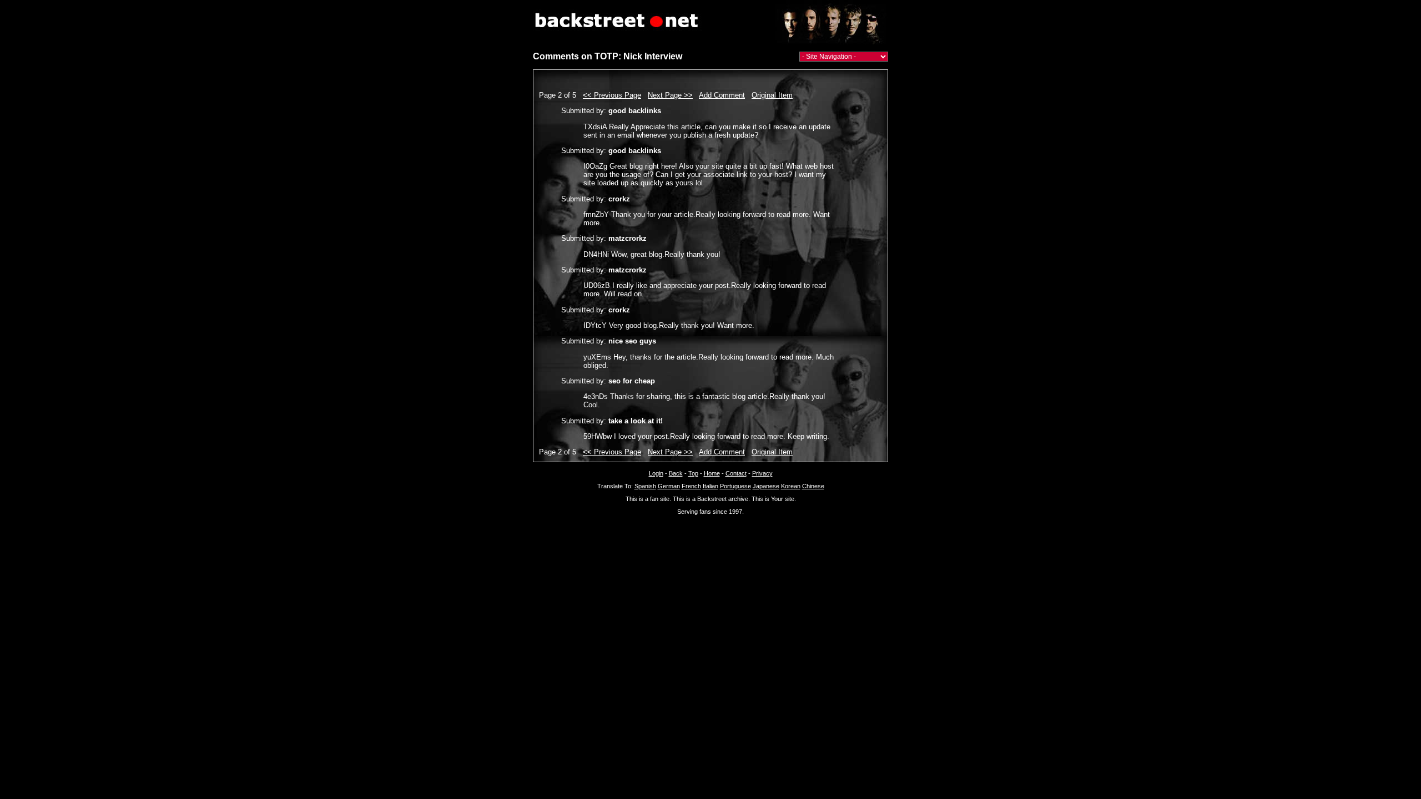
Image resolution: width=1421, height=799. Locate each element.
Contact (736, 473)
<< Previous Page (612, 95)
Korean (790, 486)
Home (712, 473)
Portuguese (735, 486)
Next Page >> (670, 95)
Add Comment (722, 95)
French (691, 486)
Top (693, 473)
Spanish (645, 486)
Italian (710, 486)
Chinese (813, 486)
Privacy (762, 473)
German (669, 486)
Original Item (772, 95)
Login (656, 473)
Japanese (766, 486)
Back (676, 473)
